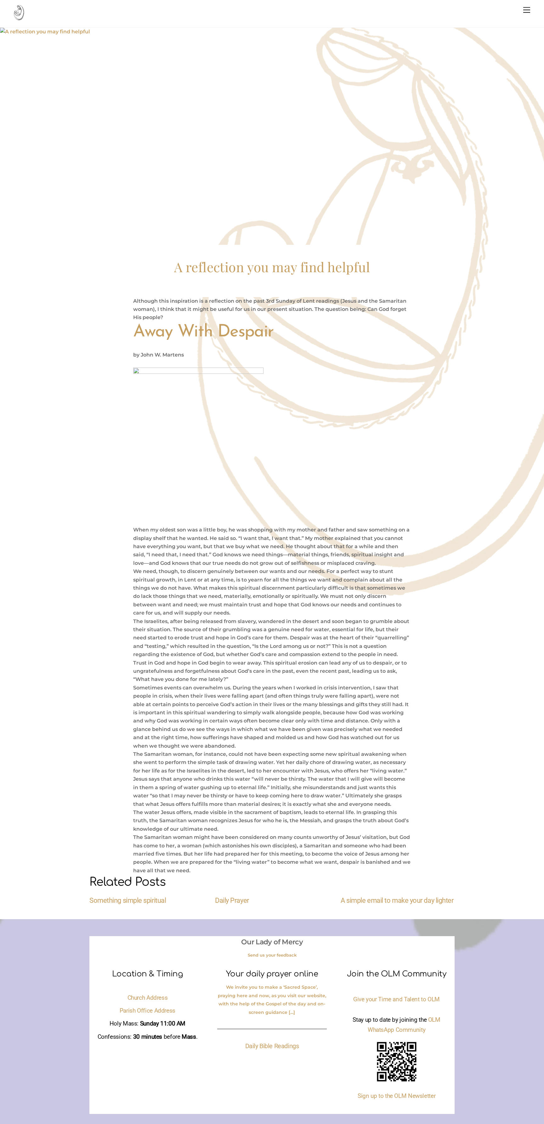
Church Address (148, 997)
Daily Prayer (232, 900)
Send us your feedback (272, 955)
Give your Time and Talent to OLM (396, 999)
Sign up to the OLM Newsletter (396, 1096)
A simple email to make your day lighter (397, 900)
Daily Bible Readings (272, 1046)
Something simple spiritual (127, 900)
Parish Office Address (147, 1010)
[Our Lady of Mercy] (19, 17)
